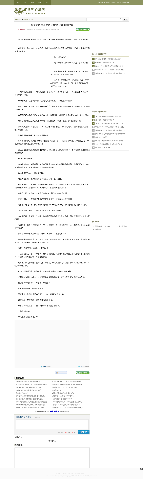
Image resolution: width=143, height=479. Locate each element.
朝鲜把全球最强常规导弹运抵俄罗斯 (28, 390)
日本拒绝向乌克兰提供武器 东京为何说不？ (68, 384)
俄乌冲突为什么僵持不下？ (62, 399)
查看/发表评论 (55, 29)
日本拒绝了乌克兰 (22, 393)
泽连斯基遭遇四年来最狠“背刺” (64, 393)
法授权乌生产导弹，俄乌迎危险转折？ (66, 405)
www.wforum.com (20, 29)
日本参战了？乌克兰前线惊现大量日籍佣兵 (68, 408)
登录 (66, 432)
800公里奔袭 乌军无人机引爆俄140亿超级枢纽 (31, 384)
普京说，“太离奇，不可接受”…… (65, 396)
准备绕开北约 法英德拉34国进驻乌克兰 (29, 399)
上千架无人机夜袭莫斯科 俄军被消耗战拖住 (31, 396)
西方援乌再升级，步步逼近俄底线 (65, 387)
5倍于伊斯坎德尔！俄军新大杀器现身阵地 (67, 402)
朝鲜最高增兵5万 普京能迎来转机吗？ (29, 381)
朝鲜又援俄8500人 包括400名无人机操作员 (30, 387)
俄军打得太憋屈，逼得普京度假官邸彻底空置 (31, 402)
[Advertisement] (33, 334)
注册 (72, 432)
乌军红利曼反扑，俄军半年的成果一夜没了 (68, 381)
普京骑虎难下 (58, 390)
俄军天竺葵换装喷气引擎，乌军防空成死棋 (30, 405)
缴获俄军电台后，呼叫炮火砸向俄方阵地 (30, 408)
